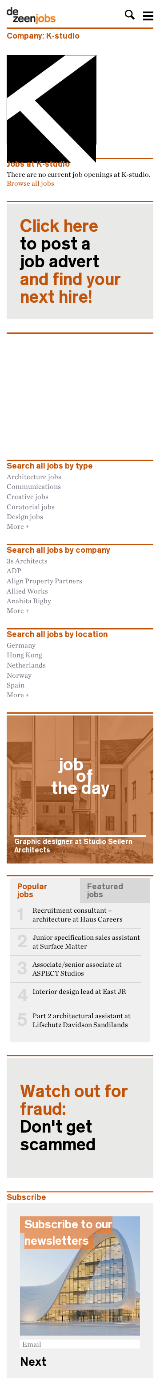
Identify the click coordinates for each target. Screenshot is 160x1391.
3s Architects (27, 560)
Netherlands (26, 664)
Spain (15, 684)
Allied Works (27, 590)
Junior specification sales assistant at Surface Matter (86, 941)
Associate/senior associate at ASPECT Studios (77, 968)
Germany (21, 645)
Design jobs (25, 516)
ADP (14, 570)
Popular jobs (32, 891)
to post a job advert (70, 261)
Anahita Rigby (29, 600)
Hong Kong (24, 654)
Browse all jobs (30, 183)
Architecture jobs (34, 476)
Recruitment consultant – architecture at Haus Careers (77, 914)
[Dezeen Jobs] (31, 21)
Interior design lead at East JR (79, 991)
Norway (19, 675)
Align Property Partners (44, 580)
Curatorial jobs (31, 506)
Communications (34, 486)
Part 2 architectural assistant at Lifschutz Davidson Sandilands (81, 1020)
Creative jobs (27, 496)
